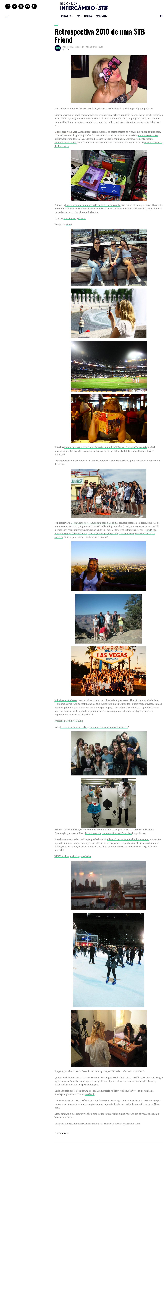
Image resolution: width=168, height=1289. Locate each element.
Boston (82, 218)
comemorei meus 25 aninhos (117, 833)
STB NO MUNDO (101, 16)
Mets (68, 224)
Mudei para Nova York (65, 131)
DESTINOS (88, 16)
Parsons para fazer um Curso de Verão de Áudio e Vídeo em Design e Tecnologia (105, 447)
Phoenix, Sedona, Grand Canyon (70, 533)
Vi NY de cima (61, 856)
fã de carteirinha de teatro (73, 726)
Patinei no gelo (93, 833)
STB (67, 49)
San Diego (150, 529)
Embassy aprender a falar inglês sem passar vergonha (92, 205)
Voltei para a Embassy (65, 700)
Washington (70, 218)
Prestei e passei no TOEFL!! (68, 720)
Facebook (89, 1094)
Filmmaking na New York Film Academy (128, 839)
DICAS (77, 16)
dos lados (86, 856)
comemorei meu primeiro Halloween (109, 726)
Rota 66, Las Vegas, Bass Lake (103, 533)
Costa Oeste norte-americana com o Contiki (94, 522)
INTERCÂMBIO (66, 16)
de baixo (74, 856)
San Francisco (126, 533)
